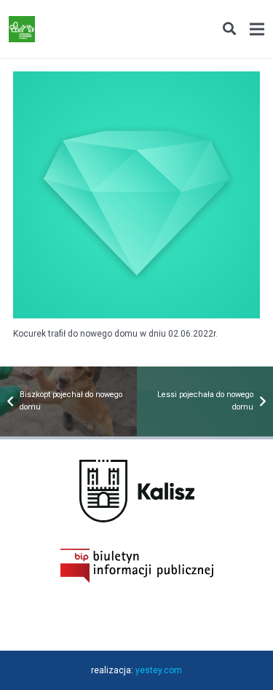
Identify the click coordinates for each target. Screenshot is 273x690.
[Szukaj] (228, 29)
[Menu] (256, 29)
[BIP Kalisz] (136, 580)
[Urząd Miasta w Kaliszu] (136, 519)
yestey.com (158, 670)
